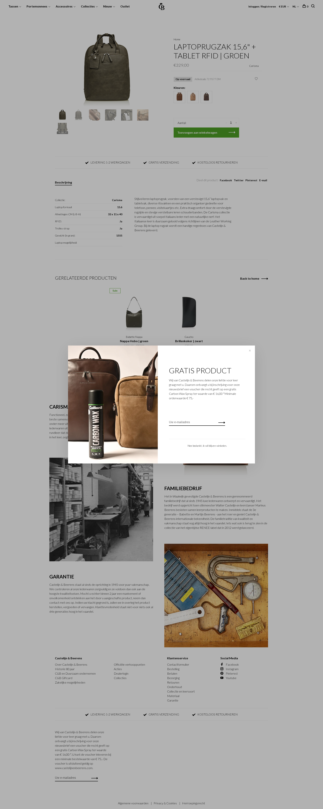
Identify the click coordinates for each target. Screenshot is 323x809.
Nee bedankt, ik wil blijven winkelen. (207, 445)
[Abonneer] (220, 422)
